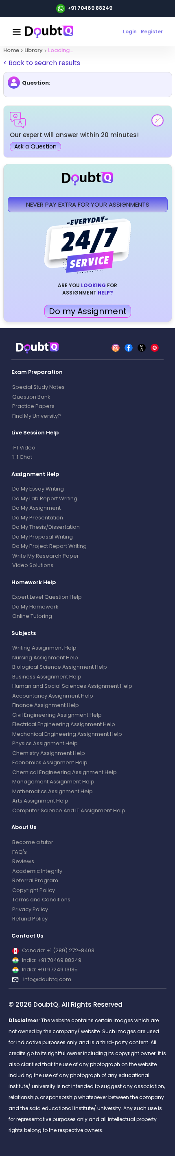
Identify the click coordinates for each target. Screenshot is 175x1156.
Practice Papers (33, 406)
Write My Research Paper (45, 556)
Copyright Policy (33, 890)
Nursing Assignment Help (45, 657)
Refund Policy (30, 919)
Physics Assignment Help (45, 743)
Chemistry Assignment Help (48, 753)
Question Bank (31, 397)
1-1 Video (23, 447)
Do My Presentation (37, 517)
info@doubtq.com (46, 979)
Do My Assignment (36, 508)
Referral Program (35, 880)
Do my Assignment (88, 311)
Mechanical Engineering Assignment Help (67, 734)
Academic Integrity (37, 871)
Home (11, 50)
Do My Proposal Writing (42, 537)
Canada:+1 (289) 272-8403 (58, 950)
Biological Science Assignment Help (59, 667)
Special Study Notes (38, 387)
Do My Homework (35, 607)
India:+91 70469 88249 (51, 960)
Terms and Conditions (41, 899)
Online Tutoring (32, 616)
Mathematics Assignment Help (52, 791)
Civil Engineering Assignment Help (57, 715)
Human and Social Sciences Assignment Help (72, 686)
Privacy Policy (30, 909)
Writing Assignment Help (44, 648)
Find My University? (36, 416)
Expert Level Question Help (47, 597)
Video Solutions (32, 565)
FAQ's (19, 852)
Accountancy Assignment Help (52, 696)
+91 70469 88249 (90, 7)
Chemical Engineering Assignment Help (64, 772)
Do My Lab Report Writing (44, 498)
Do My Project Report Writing (49, 546)
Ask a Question (35, 146)
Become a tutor (32, 842)
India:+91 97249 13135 (50, 969)
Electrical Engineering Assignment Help (63, 724)
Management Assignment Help (53, 781)
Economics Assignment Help (50, 762)
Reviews (23, 861)
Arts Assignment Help (40, 801)
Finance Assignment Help (45, 705)
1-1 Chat (22, 457)
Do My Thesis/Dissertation (46, 527)
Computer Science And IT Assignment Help (68, 810)
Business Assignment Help (46, 677)
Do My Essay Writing (38, 489)
